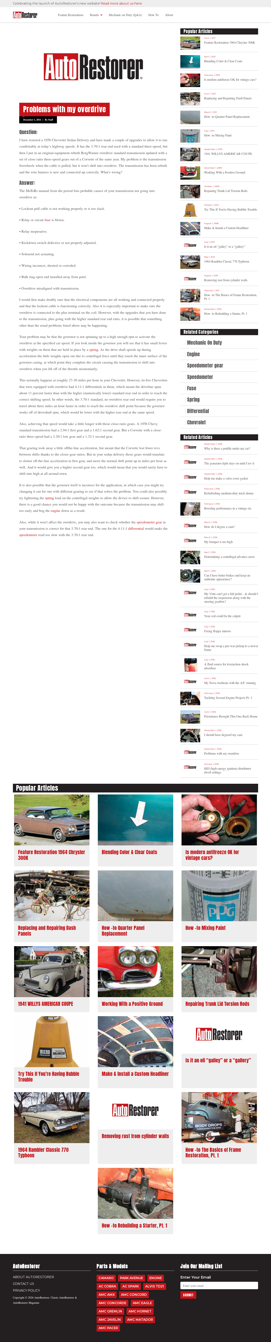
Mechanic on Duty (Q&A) (125, 15)
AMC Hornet (140, 1311)
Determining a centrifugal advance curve (229, 556)
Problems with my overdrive (221, 753)
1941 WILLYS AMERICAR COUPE (228, 154)
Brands (94, 15)
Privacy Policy (26, 1290)
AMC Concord (134, 1295)
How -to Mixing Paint (218, 135)
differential (136, 528)
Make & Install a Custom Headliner (226, 228)
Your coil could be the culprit (222, 616)
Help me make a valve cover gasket (226, 478)
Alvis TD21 (154, 1286)
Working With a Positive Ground (224, 172)
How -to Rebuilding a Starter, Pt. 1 (225, 313)
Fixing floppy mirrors (217, 631)
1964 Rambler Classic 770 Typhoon (226, 261)
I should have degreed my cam (223, 735)
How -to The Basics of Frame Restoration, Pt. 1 (230, 297)
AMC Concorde (112, 1303)
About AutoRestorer (33, 1277)
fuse (48, 219)
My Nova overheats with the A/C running (230, 683)
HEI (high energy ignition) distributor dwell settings (227, 770)
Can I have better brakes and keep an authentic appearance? (227, 577)
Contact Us (23, 1284)
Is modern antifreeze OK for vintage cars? (230, 79)
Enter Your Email (195, 1277)
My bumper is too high (218, 542)
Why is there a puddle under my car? (227, 448)
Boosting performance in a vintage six (227, 508)
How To (153, 15)
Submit (188, 1295)
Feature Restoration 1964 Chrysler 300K (229, 42)
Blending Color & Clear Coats (223, 61)
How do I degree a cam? (219, 527)
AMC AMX (107, 1295)
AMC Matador (140, 1320)
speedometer (28, 534)
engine (55, 510)
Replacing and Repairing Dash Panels (228, 98)
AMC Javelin (110, 1320)
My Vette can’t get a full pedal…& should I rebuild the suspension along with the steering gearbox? (231, 597)
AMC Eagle (142, 1303)
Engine (155, 1278)
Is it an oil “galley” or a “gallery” (224, 246)
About (169, 15)
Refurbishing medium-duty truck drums (229, 493)
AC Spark (130, 1286)
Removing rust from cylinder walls (225, 280)
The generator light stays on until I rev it (229, 463)
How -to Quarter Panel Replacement (227, 116)
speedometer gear (149, 522)
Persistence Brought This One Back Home (231, 716)
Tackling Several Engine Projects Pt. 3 (228, 697)
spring (93, 349)
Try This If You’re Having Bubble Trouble (230, 209)
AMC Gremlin (110, 1311)
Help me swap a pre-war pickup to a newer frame (231, 648)
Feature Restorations (71, 15)
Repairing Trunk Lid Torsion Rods (225, 191)
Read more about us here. (121, 3)
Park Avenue (131, 1278)
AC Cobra (107, 1286)
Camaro (106, 1278)
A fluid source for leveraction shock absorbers (226, 666)
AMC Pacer (108, 1328)
